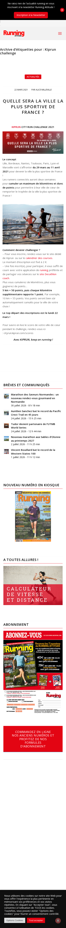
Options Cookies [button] (14, 920)
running (44, 270)
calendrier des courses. (39, 258)
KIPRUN (16, 127)
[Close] (62, 10)
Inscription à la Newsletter (31, 15)
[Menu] (60, 33)
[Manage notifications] (58, 920)
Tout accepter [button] (36, 920)
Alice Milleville (44, 89)
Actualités (33, 76)
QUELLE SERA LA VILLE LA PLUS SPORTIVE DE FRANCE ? (33, 106)
